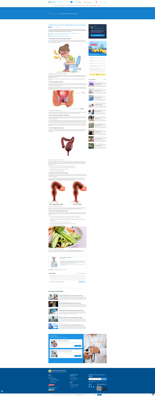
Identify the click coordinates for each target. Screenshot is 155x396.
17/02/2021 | (64, 33)
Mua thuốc (98, 5)
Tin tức (84, 5)
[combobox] (98, 66)
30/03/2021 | (59, 34)
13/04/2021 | (60, 36)
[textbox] (98, 66)
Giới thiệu (60, 5)
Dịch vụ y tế (64, 5)
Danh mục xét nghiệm (92, 5)
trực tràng (66, 84)
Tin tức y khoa (55, 13)
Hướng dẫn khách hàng (70, 5)
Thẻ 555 (87, 5)
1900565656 (2, 391)
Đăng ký (81, 273)
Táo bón (49, 40)
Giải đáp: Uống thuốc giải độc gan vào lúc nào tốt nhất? (70, 303)
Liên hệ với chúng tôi (97, 35)
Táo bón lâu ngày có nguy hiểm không (58, 269)
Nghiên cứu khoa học (78, 5)
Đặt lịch (78, 345)
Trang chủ (50, 13)
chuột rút (61, 162)
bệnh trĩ (61, 110)
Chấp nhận (99, 394)
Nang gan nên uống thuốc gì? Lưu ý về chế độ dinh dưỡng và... (71, 295)
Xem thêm (105, 79)
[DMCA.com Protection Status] (51, 390)
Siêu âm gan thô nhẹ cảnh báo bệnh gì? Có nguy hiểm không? (71, 310)
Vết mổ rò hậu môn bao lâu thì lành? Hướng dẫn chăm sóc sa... (71, 325)
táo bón (65, 269)
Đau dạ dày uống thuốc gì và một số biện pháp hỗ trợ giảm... (71, 317)
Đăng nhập (77, 273)
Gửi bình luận (81, 281)
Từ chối (95, 394)
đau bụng (58, 162)
